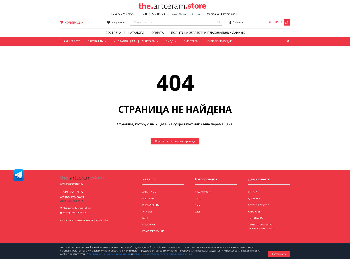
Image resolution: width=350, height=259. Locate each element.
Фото (198, 198)
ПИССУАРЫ (191, 41)
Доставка (113, 33)
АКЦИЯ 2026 (72, 41)
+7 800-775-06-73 (153, 14)
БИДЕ (170, 41)
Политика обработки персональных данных (208, 33)
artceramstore (203, 192)
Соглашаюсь (279, 254)
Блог (197, 205)
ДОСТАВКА (254, 198)
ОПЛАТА (252, 192)
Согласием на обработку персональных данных (162, 254)
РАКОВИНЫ (96, 41)
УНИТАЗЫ (149, 41)
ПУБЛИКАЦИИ (256, 218)
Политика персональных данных (76, 220)
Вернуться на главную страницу (175, 141)
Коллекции (74, 23)
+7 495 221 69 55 (122, 14)
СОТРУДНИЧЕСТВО (258, 205)
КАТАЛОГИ (136, 33)
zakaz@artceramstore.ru (186, 14)
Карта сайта (102, 220)
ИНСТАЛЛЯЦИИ (124, 41)
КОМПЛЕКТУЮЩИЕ (219, 41)
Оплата (157, 33)
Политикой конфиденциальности (109, 254)
